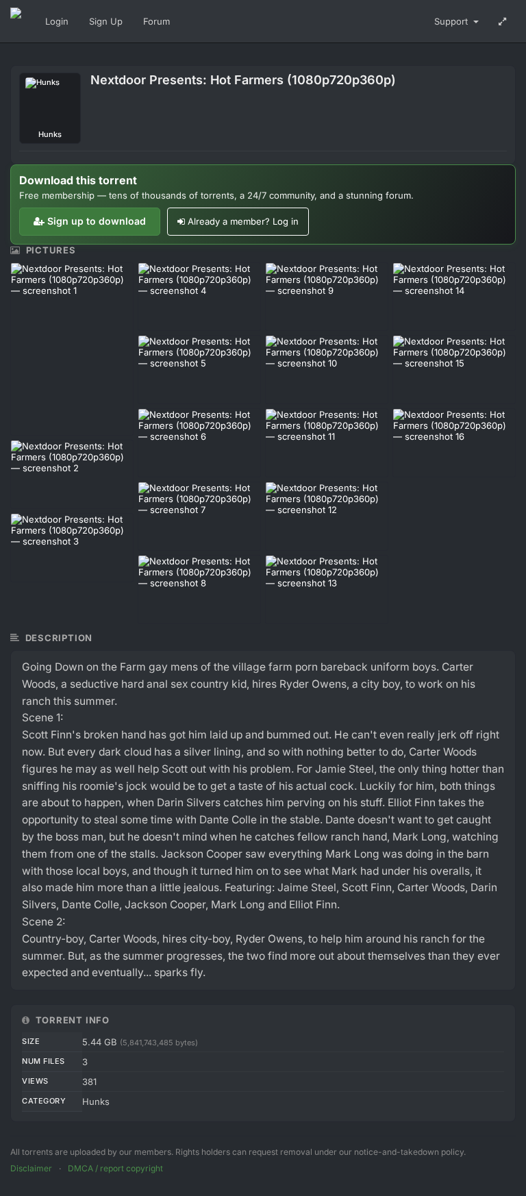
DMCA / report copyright (115, 1168)
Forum (156, 21)
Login (56, 21)
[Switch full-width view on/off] (502, 21)
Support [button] (452, 21)
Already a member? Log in (243, 221)
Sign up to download (96, 221)
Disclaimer (31, 1168)
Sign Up (106, 21)
